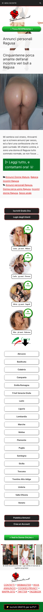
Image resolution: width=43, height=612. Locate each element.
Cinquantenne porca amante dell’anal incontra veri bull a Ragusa (18, 61)
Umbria (21, 487)
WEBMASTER (24, 585)
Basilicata (21, 362)
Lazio (21, 401)
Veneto (21, 503)
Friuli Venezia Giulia (21, 393)
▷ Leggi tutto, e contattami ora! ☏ (19, 164)
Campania (21, 377)
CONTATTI (9, 585)
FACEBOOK (35, 591)
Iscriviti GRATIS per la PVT (22, 607)
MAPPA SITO (8, 591)
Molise (21, 432)
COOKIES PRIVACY (28, 588)
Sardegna (21, 456)
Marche (21, 424)
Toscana (22, 471)
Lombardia (21, 416)
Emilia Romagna (21, 385)
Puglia (22, 448)
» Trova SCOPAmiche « (21, 29)
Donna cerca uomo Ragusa (17, 189)
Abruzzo (22, 354)
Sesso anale (25, 193)
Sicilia (21, 463)
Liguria (21, 409)
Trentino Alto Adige (21, 479)
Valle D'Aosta (22, 495)
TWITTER (22, 591)
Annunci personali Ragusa (19, 185)
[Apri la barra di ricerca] (40, 3)
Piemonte (21, 440)
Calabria (22, 369)
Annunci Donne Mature (17, 177)
